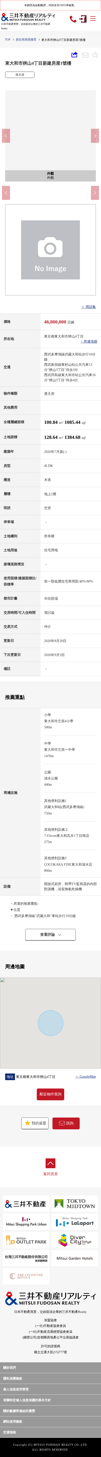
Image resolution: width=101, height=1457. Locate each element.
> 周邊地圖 (89, 341)
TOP (8, 39)
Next (95, 136)
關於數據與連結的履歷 (19, 1411)
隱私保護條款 (12, 1378)
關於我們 (9, 1367)
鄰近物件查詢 (50, 1094)
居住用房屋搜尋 (26, 39)
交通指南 (9, 1432)
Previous (6, 136)
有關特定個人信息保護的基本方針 (27, 1400)
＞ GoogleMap (85, 1076)
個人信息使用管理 (16, 1389)
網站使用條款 (12, 1421)
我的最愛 (38, 1123)
